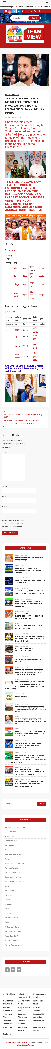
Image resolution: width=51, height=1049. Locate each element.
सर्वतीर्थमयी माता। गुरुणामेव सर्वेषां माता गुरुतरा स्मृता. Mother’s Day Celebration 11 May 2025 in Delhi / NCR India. (29, 672)
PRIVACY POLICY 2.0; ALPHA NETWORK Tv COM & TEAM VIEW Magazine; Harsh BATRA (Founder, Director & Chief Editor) (24, 685)
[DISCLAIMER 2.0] (9, 697)
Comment (6, 453)
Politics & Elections (12, 95)
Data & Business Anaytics (14, 882)
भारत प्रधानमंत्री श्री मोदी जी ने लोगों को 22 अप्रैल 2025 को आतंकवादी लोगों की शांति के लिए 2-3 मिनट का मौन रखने (30, 709)
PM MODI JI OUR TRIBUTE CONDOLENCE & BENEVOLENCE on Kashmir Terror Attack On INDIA (30, 733)
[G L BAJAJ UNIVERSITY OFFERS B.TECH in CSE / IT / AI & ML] (9, 626)
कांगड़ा (16, 268)
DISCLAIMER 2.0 (21, 696)
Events (7, 900)
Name (5, 486)
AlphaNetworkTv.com (25, 1045)
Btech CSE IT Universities (38, 1015)
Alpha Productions (11, 841)
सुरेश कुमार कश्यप (32, 295)
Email (4, 497)
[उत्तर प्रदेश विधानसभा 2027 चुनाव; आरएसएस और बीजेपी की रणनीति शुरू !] (9, 558)
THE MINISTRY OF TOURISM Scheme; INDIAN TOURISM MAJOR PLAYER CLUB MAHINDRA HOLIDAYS (30, 783)
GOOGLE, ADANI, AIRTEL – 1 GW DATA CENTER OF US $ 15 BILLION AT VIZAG (29, 592)
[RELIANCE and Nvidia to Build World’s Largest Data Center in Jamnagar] (9, 602)
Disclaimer (8, 886)
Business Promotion (12, 873)
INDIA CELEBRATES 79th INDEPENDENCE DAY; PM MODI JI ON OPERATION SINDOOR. (29, 616)
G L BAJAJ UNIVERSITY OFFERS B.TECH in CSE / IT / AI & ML (30, 627)
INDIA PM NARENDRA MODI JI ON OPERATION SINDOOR (27, 649)
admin (7, 117)
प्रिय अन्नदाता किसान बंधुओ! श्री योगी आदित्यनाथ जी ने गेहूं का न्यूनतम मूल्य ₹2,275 (23, 416)
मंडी (15, 276)
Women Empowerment (13, 945)
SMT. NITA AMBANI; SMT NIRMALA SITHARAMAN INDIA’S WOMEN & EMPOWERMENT (28, 745)
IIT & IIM (8, 913)
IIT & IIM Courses (36, 1009)
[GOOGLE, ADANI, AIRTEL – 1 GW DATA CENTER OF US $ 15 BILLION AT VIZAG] (9, 591)
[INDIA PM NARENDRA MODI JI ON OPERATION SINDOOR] (9, 649)
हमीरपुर (16, 284)
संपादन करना (10, 250)
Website (5, 507)
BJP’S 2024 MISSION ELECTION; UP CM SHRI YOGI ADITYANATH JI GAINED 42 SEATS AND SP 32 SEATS (21, 422)
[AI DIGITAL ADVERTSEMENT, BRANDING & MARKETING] (9, 580)
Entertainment (10, 891)
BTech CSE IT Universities (15, 863)
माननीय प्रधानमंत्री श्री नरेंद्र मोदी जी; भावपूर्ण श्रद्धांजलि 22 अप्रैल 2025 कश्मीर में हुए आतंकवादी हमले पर (30, 721)
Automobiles (9, 845)
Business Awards (11, 868)
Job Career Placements (22, 1015)
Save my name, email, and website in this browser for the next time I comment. (13, 523)
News (7, 922)
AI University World (12, 836)
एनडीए (8, 263)
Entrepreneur (10, 895)
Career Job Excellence (13, 877)
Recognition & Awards (13, 931)
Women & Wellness (12, 940)
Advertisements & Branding (15, 827)
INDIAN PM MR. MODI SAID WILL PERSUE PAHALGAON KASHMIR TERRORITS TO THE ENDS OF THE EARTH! (30, 771)
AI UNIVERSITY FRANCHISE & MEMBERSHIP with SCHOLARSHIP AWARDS (28, 570)
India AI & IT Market (38, 1002)
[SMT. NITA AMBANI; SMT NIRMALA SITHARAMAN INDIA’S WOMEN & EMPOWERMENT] (9, 743)
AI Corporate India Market (8, 1002)
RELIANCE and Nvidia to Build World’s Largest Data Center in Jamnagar (28, 603)
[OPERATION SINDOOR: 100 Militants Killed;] (9, 659)
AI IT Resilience (11, 832)
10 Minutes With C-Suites (39, 995)
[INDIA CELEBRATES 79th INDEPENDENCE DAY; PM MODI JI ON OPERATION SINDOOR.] (9, 614)
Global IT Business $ (7, 1009)
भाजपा (25, 268)
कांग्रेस (41, 268)
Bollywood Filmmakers (13, 854)
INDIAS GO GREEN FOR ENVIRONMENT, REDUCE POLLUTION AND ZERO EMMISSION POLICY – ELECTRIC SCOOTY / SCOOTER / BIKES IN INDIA (25, 758)
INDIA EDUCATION (12, 918)
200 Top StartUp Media (24, 1002)
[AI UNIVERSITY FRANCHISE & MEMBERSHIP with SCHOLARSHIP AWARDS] (9, 569)
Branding (8, 859)
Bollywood (8, 850)
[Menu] (4, 2)
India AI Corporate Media (24, 995)
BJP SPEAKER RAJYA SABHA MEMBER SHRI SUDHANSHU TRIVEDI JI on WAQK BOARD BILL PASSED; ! (29, 638)
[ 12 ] (29, 318)
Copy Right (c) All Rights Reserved (16, 1042)
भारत (15, 263)
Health (7, 909)
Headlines (8, 904)
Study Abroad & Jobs (13, 936)
